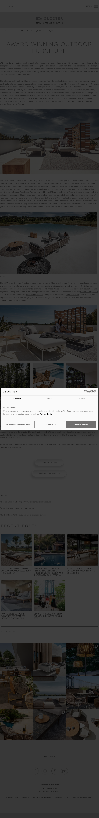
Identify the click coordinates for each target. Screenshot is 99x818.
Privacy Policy (46, 414)
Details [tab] (50, 399)
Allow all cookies (81, 424)
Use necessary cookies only (18, 424)
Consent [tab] (17, 399)
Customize (48, 424)
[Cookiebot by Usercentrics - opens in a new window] (85, 392)
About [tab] (82, 399)
